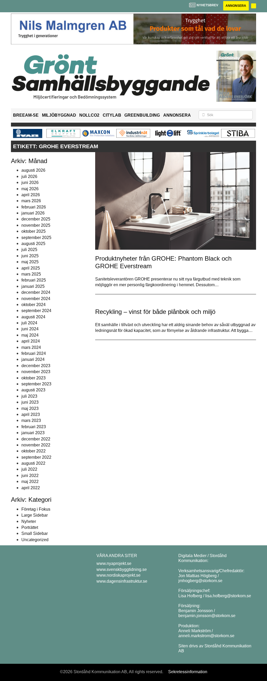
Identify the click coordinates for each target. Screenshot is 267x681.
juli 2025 (29, 249)
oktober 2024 (33, 304)
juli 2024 (29, 323)
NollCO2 (89, 115)
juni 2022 (30, 475)
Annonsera (236, 6)
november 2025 (35, 225)
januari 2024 (33, 359)
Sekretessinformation (187, 672)
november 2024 (35, 298)
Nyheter (28, 521)
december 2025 (35, 219)
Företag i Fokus (35, 509)
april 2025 (30, 268)
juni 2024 (30, 329)
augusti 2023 (33, 390)
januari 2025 (33, 286)
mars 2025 (31, 274)
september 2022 (36, 457)
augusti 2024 (33, 317)
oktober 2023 (33, 378)
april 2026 (30, 195)
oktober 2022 (33, 451)
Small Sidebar (34, 533)
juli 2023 (29, 396)
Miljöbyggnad (59, 115)
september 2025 (36, 237)
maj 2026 (30, 189)
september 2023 (36, 384)
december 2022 (35, 439)
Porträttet (29, 527)
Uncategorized (34, 539)
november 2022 (35, 445)
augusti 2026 (33, 170)
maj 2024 (30, 335)
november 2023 (35, 371)
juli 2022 (29, 469)
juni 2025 (30, 256)
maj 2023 (30, 408)
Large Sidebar (34, 515)
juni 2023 (30, 402)
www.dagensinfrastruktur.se (121, 581)
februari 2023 (33, 427)
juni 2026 (30, 182)
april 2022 (30, 488)
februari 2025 (33, 280)
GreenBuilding (142, 115)
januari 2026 (33, 213)
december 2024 (35, 292)
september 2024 (36, 310)
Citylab (112, 115)
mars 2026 (31, 201)
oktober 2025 (33, 231)
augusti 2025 (33, 243)
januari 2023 (33, 433)
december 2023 (35, 365)
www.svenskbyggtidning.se (121, 569)
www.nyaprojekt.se (113, 563)
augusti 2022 (33, 463)
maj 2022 (30, 481)
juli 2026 (29, 176)
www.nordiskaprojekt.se (118, 575)
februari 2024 (33, 353)
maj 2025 (30, 262)
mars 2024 (31, 347)
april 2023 (30, 414)
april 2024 (30, 341)
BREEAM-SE (26, 115)
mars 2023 (31, 420)
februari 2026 (33, 207)
